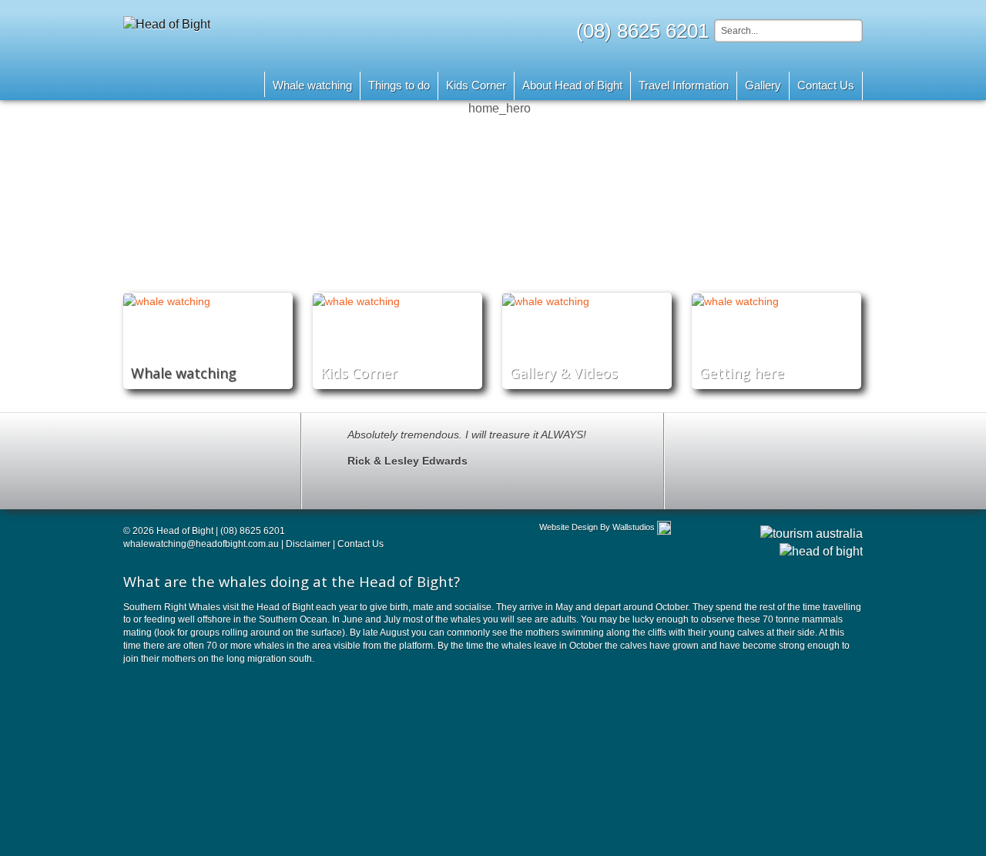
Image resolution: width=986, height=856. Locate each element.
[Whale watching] (208, 301)
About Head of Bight (572, 85)
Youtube (138, 478)
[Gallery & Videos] (587, 301)
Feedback (756, 459)
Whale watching (312, 85)
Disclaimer (309, 544)
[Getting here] (776, 301)
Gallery (763, 85)
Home (243, 84)
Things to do (399, 85)
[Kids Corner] (397, 301)
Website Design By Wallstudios (597, 527)
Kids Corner (476, 85)
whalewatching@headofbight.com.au (201, 544)
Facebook (173, 478)
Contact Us (825, 85)
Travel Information (684, 85)
